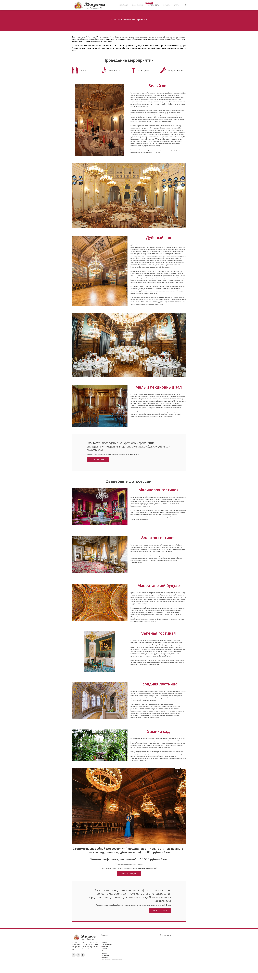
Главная (104, 942)
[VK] (74, 955)
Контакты (166, 5)
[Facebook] (78, 955)
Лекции (104, 948)
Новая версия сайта (108, 962)
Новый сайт (123, 5)
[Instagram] (83, 955)
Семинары (105, 951)
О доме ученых (138, 5)
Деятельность (152, 4)
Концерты (105, 946)
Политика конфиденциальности (112, 960)
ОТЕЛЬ (176, 5)
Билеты (104, 953)
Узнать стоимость (98, 460)
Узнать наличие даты (129, 873)
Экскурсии (105, 955)
